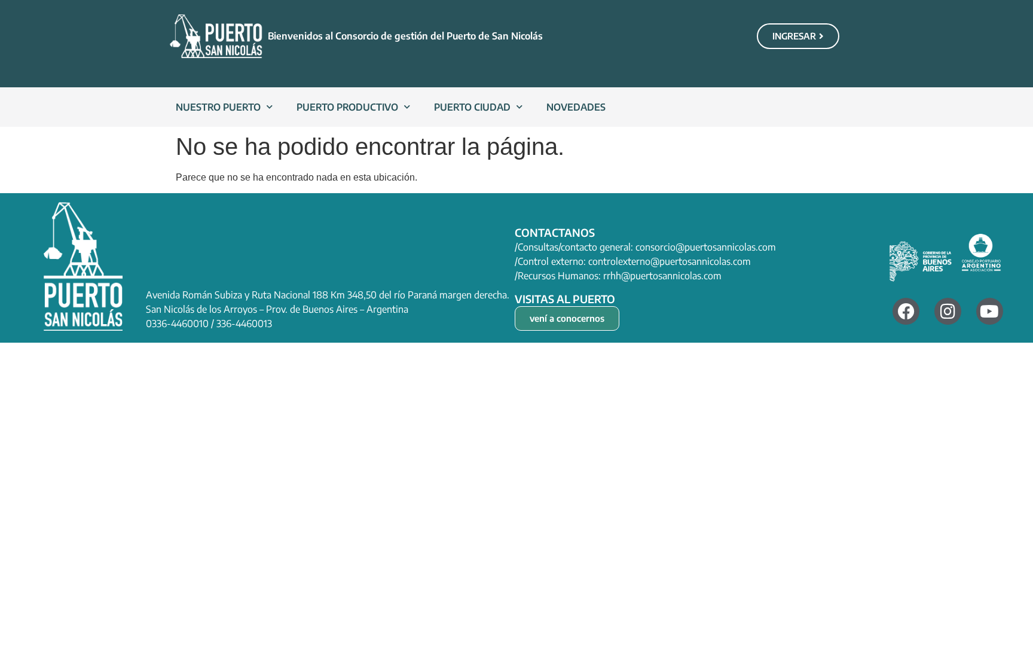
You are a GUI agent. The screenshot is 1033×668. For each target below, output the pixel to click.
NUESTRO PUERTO (218, 107)
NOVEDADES (576, 107)
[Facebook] (906, 311)
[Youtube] (989, 311)
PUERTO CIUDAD (472, 107)
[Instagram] (947, 311)
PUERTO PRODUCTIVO (347, 107)
